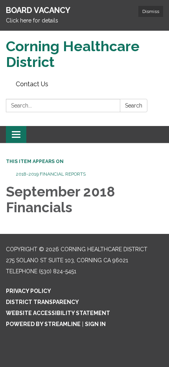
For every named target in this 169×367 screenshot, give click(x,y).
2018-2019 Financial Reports (51, 174)
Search (133, 105)
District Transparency (42, 302)
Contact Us (32, 84)
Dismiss (150, 11)
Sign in (95, 324)
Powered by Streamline (43, 324)
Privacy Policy (28, 291)
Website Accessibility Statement (58, 313)
